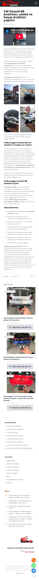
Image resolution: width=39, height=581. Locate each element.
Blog (8, 476)
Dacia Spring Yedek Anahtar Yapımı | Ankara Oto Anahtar (18, 319)
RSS (8, 491)
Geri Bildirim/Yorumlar (15, 480)
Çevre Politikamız (13, 467)
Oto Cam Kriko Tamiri (15, 436)
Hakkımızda (11, 461)
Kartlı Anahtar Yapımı (15, 442)
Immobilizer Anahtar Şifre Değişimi (20, 448)
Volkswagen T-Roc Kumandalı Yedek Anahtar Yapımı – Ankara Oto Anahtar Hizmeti (19, 398)
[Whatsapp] (34, 565)
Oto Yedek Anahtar (14, 426)
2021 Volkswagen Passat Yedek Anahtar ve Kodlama (20, 525)
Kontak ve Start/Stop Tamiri (17, 445)
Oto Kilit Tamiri (12, 432)
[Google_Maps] (34, 570)
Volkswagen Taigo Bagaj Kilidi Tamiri (19, 507)
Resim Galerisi (12, 473)
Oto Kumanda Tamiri (15, 439)
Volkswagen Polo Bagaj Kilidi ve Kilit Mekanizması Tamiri (20, 502)
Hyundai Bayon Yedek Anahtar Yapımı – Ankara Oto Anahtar (19, 358)
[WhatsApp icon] (17, 573)
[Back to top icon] (34, 576)
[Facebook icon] (19, 573)
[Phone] (34, 560)
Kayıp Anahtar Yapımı (15, 429)
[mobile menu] (36, 3)
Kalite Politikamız (13, 470)
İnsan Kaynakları (13, 464)
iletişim (9, 483)
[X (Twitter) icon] (22, 573)
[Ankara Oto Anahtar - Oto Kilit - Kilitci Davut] (10, 3)
